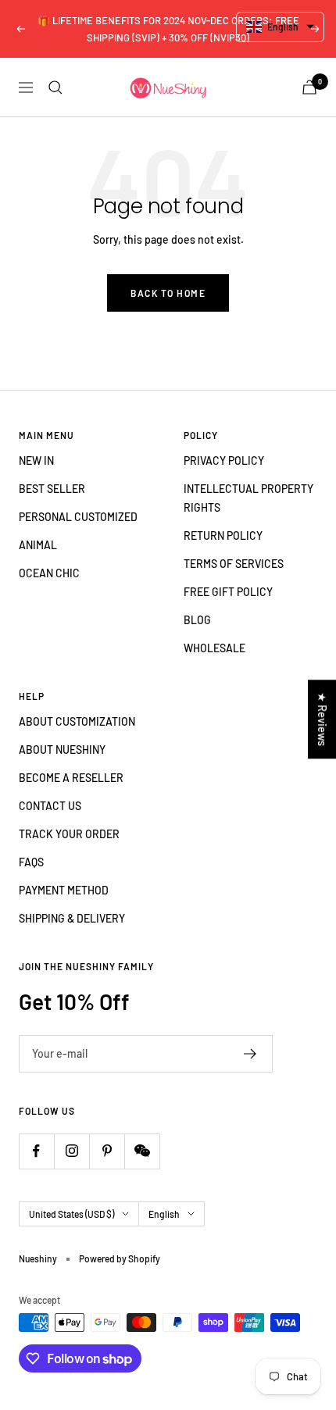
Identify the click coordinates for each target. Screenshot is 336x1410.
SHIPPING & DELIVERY (72, 918)
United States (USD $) (71, 1213)
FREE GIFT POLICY (228, 591)
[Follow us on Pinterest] (106, 1151)
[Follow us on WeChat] (141, 1151)
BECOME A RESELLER (71, 777)
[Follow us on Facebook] (36, 1151)
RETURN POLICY (223, 535)
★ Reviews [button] (322, 719)
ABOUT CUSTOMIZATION (77, 721)
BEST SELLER (52, 488)
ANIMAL (38, 545)
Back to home (168, 292)
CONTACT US (50, 805)
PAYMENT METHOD (64, 890)
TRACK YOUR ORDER (69, 834)
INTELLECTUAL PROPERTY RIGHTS (248, 498)
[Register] (250, 1053)
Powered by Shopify (119, 1258)
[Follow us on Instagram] (71, 1151)
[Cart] (309, 87)
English (164, 1213)
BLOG (197, 619)
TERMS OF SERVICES (234, 563)
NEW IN (36, 460)
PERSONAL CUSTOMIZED (78, 516)
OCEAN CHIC (49, 573)
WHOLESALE (214, 648)
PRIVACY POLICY (224, 460)
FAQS (31, 862)
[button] (280, 26)
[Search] (55, 87)
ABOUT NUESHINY (62, 749)
